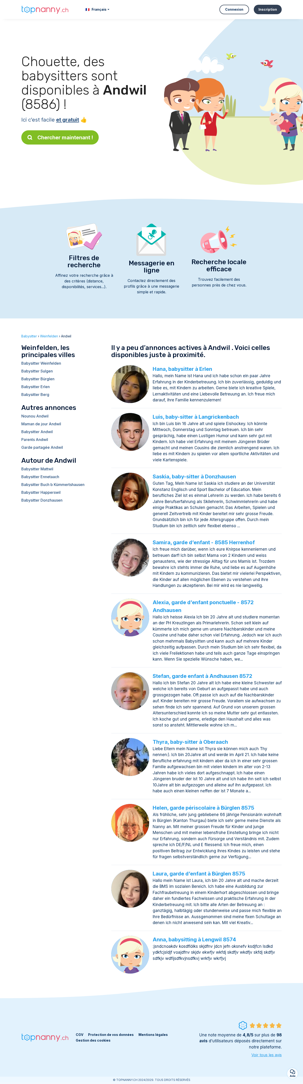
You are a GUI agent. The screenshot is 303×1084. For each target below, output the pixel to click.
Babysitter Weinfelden (41, 363)
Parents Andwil (34, 439)
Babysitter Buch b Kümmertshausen (53, 484)
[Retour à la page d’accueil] (45, 9)
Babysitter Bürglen (37, 378)
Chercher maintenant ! (65, 137)
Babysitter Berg (35, 394)
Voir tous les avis (266, 1054)
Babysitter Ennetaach (40, 476)
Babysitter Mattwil (37, 469)
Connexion (234, 9)
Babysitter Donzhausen (41, 500)
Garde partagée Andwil (42, 447)
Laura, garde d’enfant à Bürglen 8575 (199, 874)
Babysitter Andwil (37, 431)
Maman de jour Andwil (41, 424)
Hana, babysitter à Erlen (182, 369)
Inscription (267, 9)
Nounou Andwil (35, 416)
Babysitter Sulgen (37, 371)
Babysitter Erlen (35, 386)
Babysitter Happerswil (41, 492)
